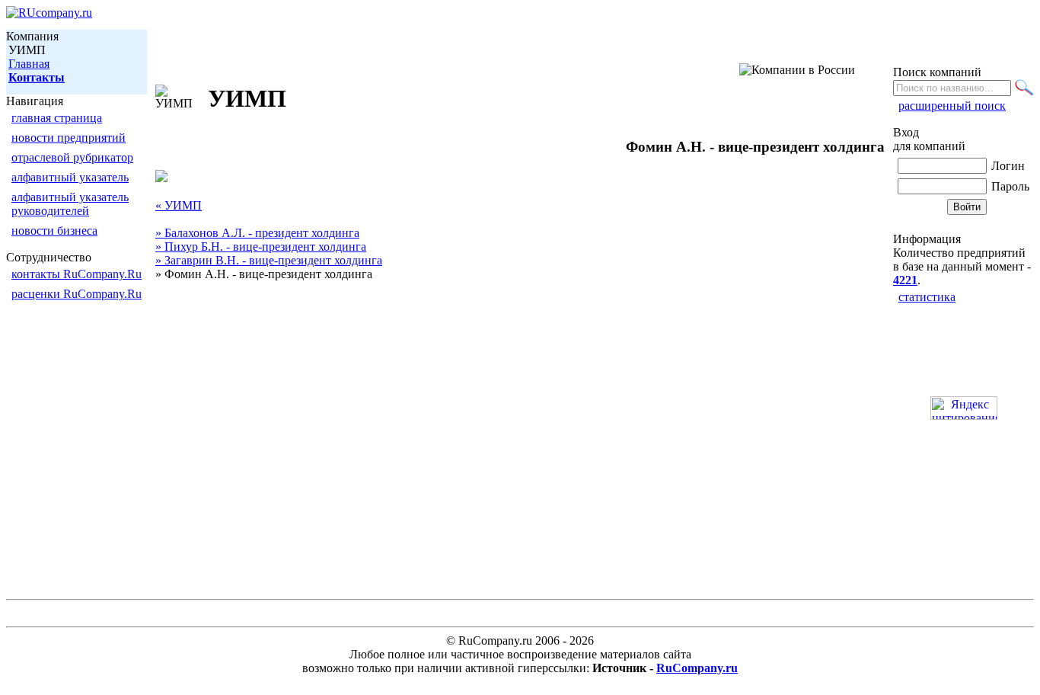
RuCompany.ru (697, 667)
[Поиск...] (1024, 87)
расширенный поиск (952, 105)
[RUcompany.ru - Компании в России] (49, 12)
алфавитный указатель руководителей (70, 204)
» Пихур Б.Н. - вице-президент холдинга (260, 246)
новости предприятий (68, 137)
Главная (28, 63)
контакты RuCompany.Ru (76, 273)
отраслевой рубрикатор (72, 157)
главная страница (56, 117)
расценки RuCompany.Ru (76, 293)
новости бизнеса (54, 230)
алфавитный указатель (70, 177)
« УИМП (178, 205)
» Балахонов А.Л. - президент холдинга (257, 232)
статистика (926, 296)
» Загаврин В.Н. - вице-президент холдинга (268, 260)
